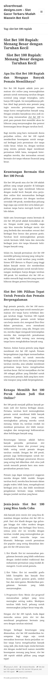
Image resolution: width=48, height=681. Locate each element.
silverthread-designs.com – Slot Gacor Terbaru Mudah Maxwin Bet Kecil (19, 12)
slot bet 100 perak (31, 669)
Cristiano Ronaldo (28, 667)
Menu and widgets (41, 14)
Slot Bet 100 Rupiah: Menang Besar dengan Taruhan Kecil (23, 43)
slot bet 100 (34, 117)
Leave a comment (25, 671)
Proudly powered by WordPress (16, 678)
